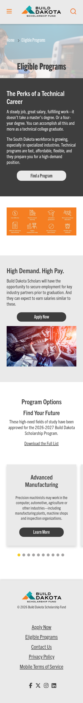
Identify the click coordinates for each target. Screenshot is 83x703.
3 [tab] (28, 555)
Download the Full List (41, 443)
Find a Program (41, 175)
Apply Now (41, 316)
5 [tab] (38, 555)
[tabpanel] (41, 505)
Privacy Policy (41, 656)
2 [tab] (23, 555)
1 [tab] (18, 555)
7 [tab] (48, 555)
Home (10, 40)
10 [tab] (62, 555)
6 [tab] (43, 555)
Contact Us (41, 646)
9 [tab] (57, 555)
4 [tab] (33, 555)
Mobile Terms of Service (41, 666)
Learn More (41, 532)
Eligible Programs (41, 636)
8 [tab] (53, 555)
